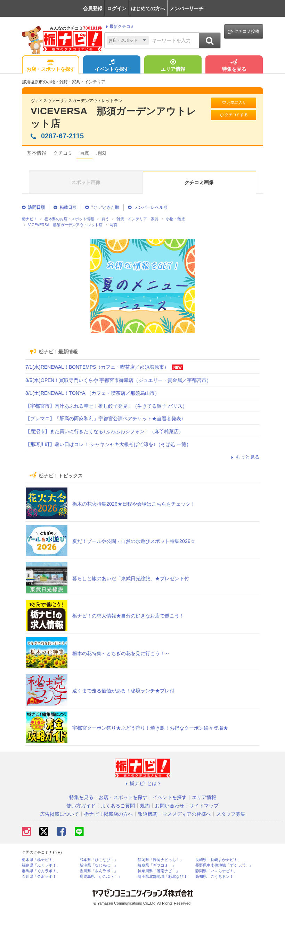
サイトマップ (204, 805)
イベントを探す (112, 69)
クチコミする (236, 115)
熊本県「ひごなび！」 (99, 860)
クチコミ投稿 (246, 31)
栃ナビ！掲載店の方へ (108, 814)
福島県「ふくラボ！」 (41, 865)
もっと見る (247, 457)
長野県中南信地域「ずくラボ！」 (224, 865)
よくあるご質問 (118, 805)
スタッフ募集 (230, 814)
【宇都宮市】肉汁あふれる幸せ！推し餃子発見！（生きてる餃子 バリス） (106, 406)
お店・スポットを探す (50, 69)
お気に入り (236, 102)
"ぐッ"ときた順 (105, 207)
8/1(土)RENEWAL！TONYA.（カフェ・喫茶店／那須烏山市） (92, 393)
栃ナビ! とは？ (146, 783)
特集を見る (234, 69)
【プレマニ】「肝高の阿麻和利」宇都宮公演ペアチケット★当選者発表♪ (104, 418)
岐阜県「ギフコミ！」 (157, 865)
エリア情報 (173, 69)
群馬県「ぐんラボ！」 (41, 871)
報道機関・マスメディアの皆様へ (174, 814)
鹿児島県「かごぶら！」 (101, 876)
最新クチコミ (122, 26)
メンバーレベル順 (151, 207)
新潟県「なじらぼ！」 (99, 865)
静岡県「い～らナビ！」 (216, 871)
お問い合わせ (169, 805)
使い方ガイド (81, 805)
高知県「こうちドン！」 (216, 876)
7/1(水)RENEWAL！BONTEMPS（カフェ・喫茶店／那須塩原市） (97, 367)
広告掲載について (59, 814)
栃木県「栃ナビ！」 (39, 860)
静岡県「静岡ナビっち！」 (161, 860)
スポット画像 (85, 182)
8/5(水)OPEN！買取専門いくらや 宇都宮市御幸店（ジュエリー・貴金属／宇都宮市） (118, 380)
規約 (145, 805)
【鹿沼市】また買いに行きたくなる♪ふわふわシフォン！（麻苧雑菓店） (104, 431)
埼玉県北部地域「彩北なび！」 (164, 876)
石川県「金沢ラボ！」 (41, 876)
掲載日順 (68, 207)
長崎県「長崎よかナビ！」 (218, 860)
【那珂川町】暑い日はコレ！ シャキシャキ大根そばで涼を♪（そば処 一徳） (108, 444)
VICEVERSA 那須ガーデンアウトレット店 (113, 117)
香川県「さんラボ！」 (99, 871)
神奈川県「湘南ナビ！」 (159, 871)
